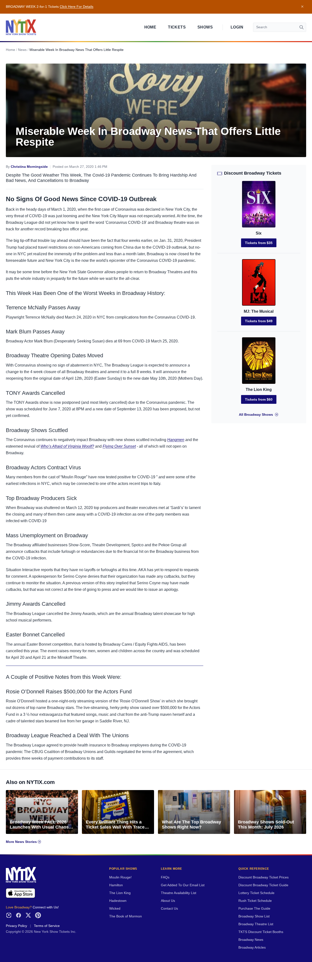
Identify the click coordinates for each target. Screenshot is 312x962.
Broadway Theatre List (255, 924)
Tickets (177, 27)
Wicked (114, 908)
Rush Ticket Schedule (255, 901)
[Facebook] (18, 915)
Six (259, 233)
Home (150, 27)
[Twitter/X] (28, 915)
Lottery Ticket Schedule (256, 893)
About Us (168, 901)
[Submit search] (301, 27)
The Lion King (259, 389)
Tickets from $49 (259, 321)
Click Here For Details (76, 7)
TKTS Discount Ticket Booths (260, 932)
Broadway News (250, 940)
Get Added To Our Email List (183, 885)
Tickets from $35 (259, 243)
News (22, 50)
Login (237, 27)
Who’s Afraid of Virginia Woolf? (67, 446)
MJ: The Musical (258, 311)
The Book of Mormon (125, 916)
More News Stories (22, 842)
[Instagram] (9, 915)
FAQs (165, 877)
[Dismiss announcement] (302, 7)
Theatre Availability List (178, 893)
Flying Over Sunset (119, 446)
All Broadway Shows (256, 414)
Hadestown (118, 901)
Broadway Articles (252, 947)
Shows (205, 27)
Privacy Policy (16, 926)
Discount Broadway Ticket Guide (263, 885)
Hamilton (116, 885)
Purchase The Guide (254, 908)
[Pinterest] (38, 915)
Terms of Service (47, 926)
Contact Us (169, 908)
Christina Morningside (29, 167)
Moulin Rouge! (120, 877)
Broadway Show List (254, 916)
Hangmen (175, 440)
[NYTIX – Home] (21, 27)
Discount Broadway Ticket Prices (263, 877)
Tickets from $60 (259, 399)
